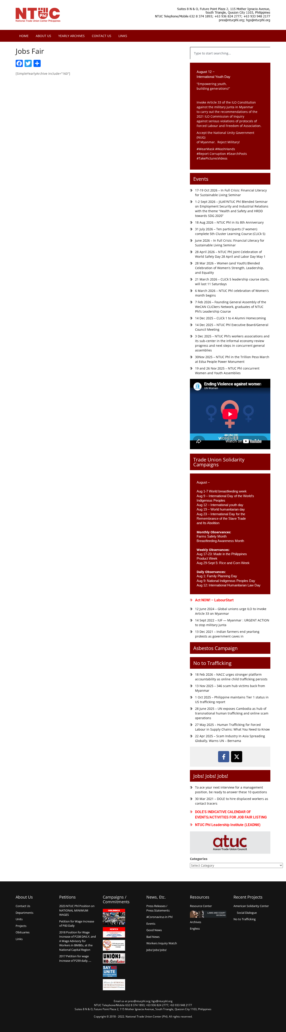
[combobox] (230, 53)
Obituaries (22, 932)
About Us (43, 36)
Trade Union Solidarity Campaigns (218, 462)
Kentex (114, 932)
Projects (21, 926)
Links (122, 36)
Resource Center (201, 906)
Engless (195, 928)
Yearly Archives (71, 36)
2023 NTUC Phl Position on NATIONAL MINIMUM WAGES (77, 910)
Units (19, 919)
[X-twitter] (236, 756)
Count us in (114, 945)
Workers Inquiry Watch (161, 943)
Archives (195, 922)
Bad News (153, 937)
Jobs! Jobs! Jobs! (210, 775)
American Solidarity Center (251, 906)
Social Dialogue (247, 913)
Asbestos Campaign (215, 648)
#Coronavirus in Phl (159, 917)
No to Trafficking (212, 663)
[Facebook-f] (223, 756)
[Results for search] (230, 62)
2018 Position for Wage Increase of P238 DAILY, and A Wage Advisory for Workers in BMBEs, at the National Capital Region (77, 941)
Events (200, 178)
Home (24, 36)
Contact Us (101, 36)
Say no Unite (114, 971)
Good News (154, 930)
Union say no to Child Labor (114, 958)
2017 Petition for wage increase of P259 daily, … (75, 958)
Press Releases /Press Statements (158, 908)
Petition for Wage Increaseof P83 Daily (76, 923)
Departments (24, 913)
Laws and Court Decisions (208, 914)
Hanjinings (114, 917)
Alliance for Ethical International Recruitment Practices (114, 984)
